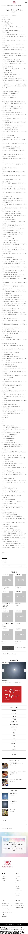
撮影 (14, 732)
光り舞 (14, 730)
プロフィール (4, 878)
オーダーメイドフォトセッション (7, 910)
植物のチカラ (14, 743)
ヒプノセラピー (14, 727)
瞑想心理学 (14, 749)
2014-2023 (14, 716)
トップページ (4, 876)
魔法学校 (14, 754)
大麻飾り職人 (4, 916)
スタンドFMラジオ (14, 724)
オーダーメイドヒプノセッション (7, 906)
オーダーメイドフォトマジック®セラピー (7, 913)
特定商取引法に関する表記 (20, 907)
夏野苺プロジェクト (5, 903)
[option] (14, 672)
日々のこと (14, 740)
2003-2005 (14, 710)
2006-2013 (5, 560)
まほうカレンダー (14, 721)
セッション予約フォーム (7, 828)
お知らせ (14, 719)
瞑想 (14, 746)
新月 (14, 735)
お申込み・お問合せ (19, 903)
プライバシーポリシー (20, 905)
